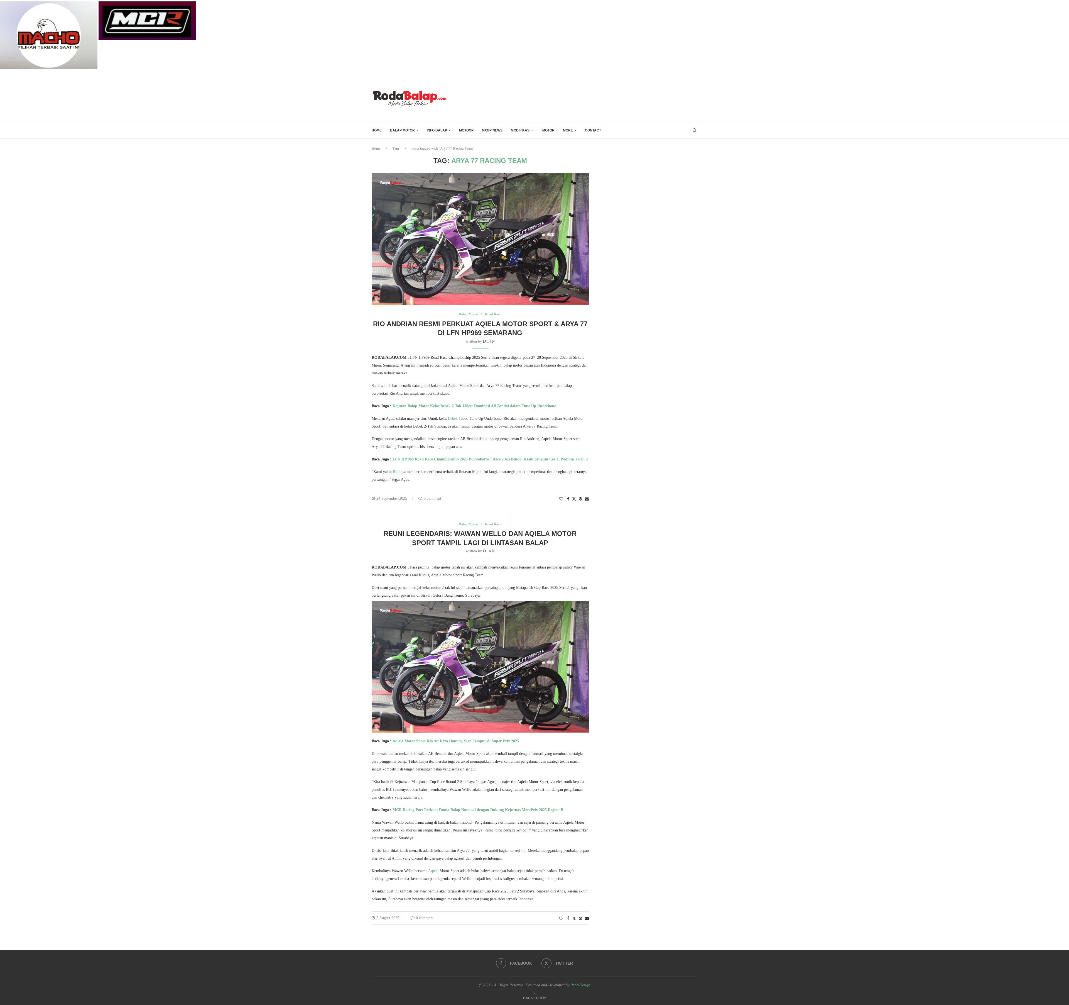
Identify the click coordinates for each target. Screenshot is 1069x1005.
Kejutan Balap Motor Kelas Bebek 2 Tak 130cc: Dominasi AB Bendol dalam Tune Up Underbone (474, 406)
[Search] (694, 130)
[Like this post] (561, 499)
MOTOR (548, 130)
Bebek (452, 418)
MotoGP (466, 130)
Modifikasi (520, 130)
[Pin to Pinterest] (580, 499)
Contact (593, 130)
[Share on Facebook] (568, 499)
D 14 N (489, 341)
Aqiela (433, 871)
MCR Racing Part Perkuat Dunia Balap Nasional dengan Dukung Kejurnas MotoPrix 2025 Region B (478, 810)
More (568, 130)
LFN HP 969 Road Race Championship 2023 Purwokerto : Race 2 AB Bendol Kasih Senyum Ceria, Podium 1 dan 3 (490, 459)
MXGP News (492, 130)
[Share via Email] (587, 499)
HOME (377, 130)
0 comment (432, 498)
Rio (395, 472)
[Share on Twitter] (574, 498)
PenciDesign (580, 985)
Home (376, 148)
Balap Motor (402, 130)
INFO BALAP (437, 130)
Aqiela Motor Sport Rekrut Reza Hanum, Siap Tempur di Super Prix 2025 (456, 741)
